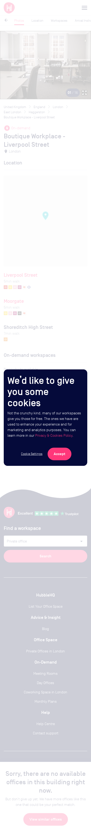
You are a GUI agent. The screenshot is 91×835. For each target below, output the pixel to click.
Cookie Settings (31, 454)
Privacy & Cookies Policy (53, 435)
